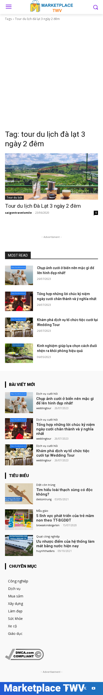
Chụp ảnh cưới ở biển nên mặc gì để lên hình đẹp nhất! (65, 400)
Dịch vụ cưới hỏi (47, 393)
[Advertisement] (51, 75)
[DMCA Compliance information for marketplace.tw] (24, 659)
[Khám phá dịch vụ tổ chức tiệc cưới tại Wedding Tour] (19, 327)
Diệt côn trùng (45, 484)
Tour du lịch (14, 197)
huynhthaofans (45, 551)
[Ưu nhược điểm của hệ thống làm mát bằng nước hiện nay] (19, 545)
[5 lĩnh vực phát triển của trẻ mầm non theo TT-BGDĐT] (19, 519)
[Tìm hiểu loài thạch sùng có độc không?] (19, 493)
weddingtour (43, 408)
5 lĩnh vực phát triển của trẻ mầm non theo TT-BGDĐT (65, 518)
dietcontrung (44, 499)
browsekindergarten (48, 525)
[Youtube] (93, 688)
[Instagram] (76, 688)
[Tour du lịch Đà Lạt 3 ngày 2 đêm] (51, 176)
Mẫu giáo (42, 510)
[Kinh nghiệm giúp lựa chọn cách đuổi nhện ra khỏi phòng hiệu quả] (19, 353)
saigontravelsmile (18, 212)
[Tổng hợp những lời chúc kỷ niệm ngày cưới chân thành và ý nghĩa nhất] (19, 301)
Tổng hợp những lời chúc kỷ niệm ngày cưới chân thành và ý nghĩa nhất (65, 429)
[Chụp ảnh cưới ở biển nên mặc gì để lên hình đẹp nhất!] (19, 275)
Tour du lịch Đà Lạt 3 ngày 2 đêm (43, 206)
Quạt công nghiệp (48, 536)
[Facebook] (67, 688)
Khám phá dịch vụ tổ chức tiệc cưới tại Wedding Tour (63, 453)
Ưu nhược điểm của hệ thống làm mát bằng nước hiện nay (65, 543)
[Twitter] (84, 688)
